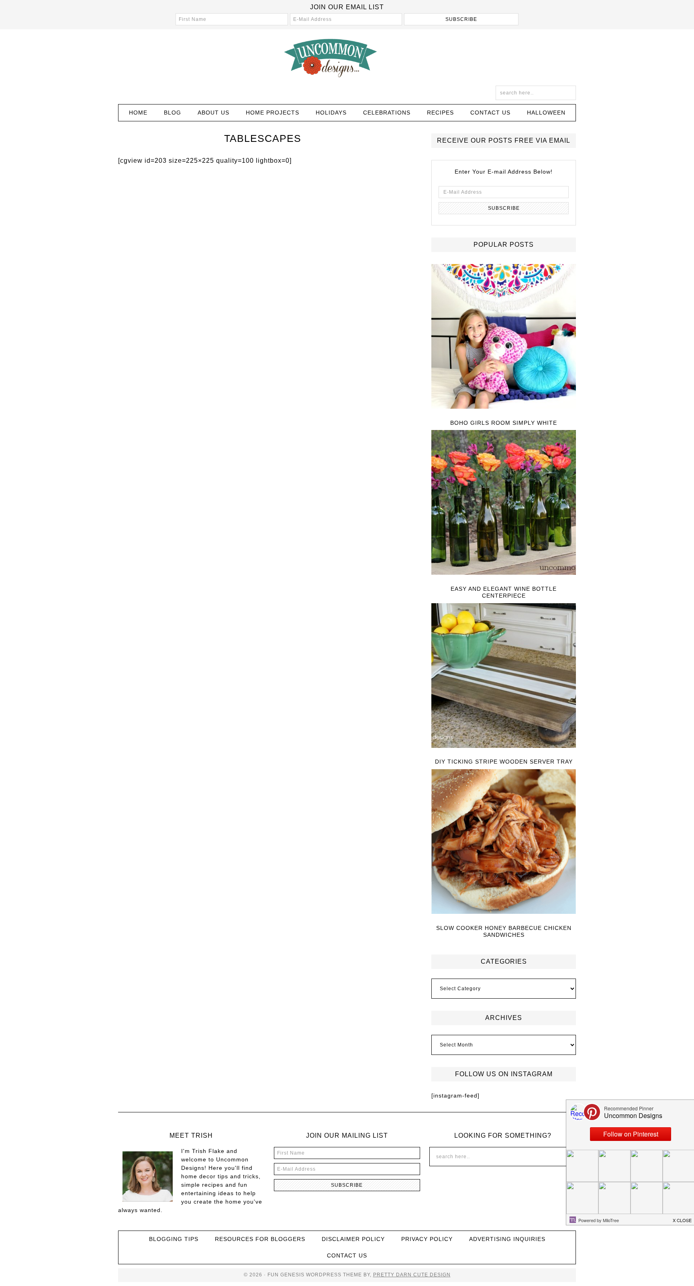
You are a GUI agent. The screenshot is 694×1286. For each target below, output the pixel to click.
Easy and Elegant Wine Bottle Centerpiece (504, 592)
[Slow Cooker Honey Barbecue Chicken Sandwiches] (503, 842)
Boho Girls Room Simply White (503, 423)
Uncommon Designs (347, 57)
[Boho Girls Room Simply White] (503, 337)
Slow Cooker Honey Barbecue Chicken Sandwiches (504, 931)
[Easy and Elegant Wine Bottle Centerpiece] (503, 503)
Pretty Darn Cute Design (412, 1275)
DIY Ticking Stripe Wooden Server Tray (504, 761)
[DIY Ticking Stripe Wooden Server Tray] (503, 676)
